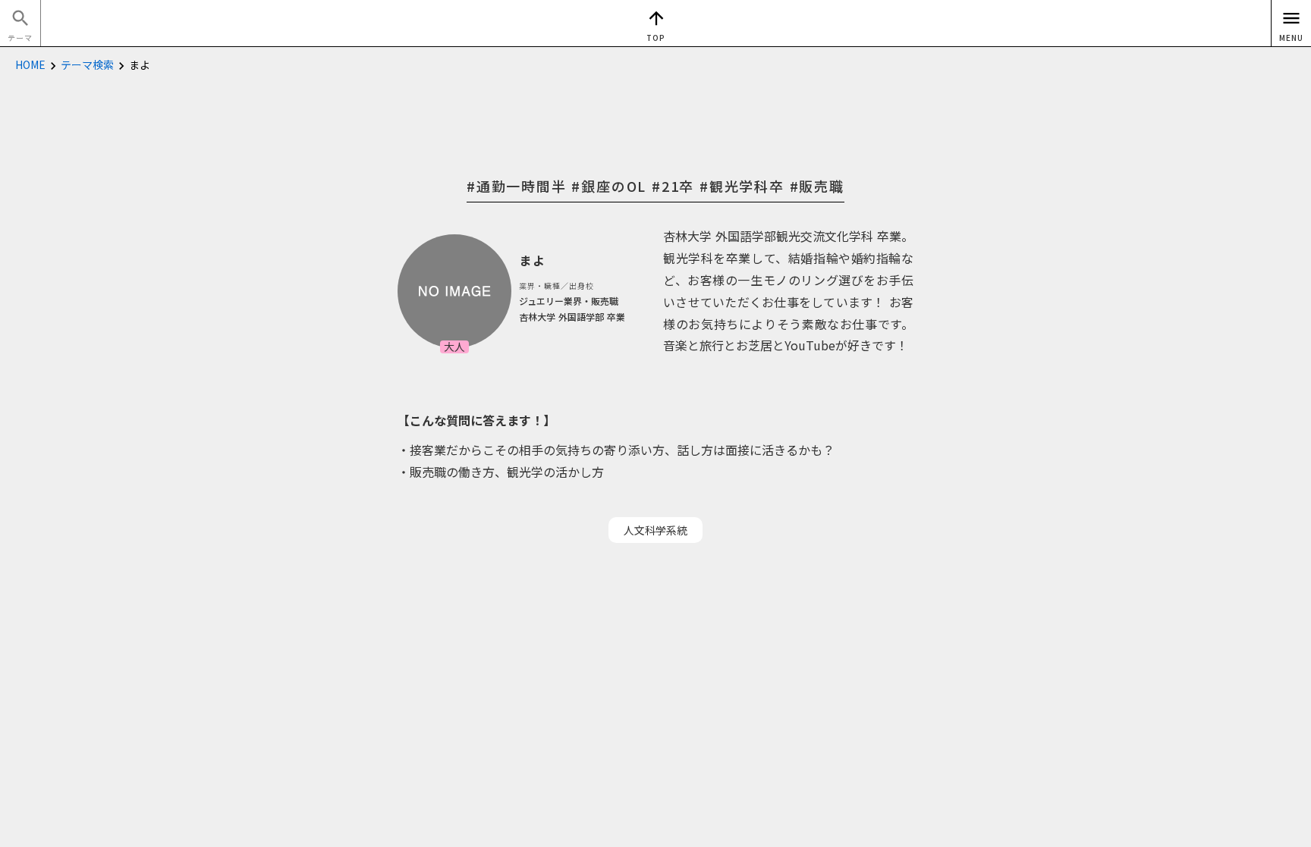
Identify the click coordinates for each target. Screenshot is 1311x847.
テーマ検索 (87, 64)
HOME (30, 64)
